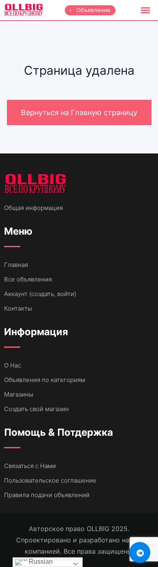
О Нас (12, 365)
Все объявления (28, 279)
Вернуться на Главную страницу (79, 112)
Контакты (18, 308)
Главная (16, 265)
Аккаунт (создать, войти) (40, 294)
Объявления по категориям (44, 380)
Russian (40, 561)
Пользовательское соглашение (50, 480)
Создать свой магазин (36, 409)
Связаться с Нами (30, 466)
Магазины (18, 394)
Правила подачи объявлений (47, 495)
